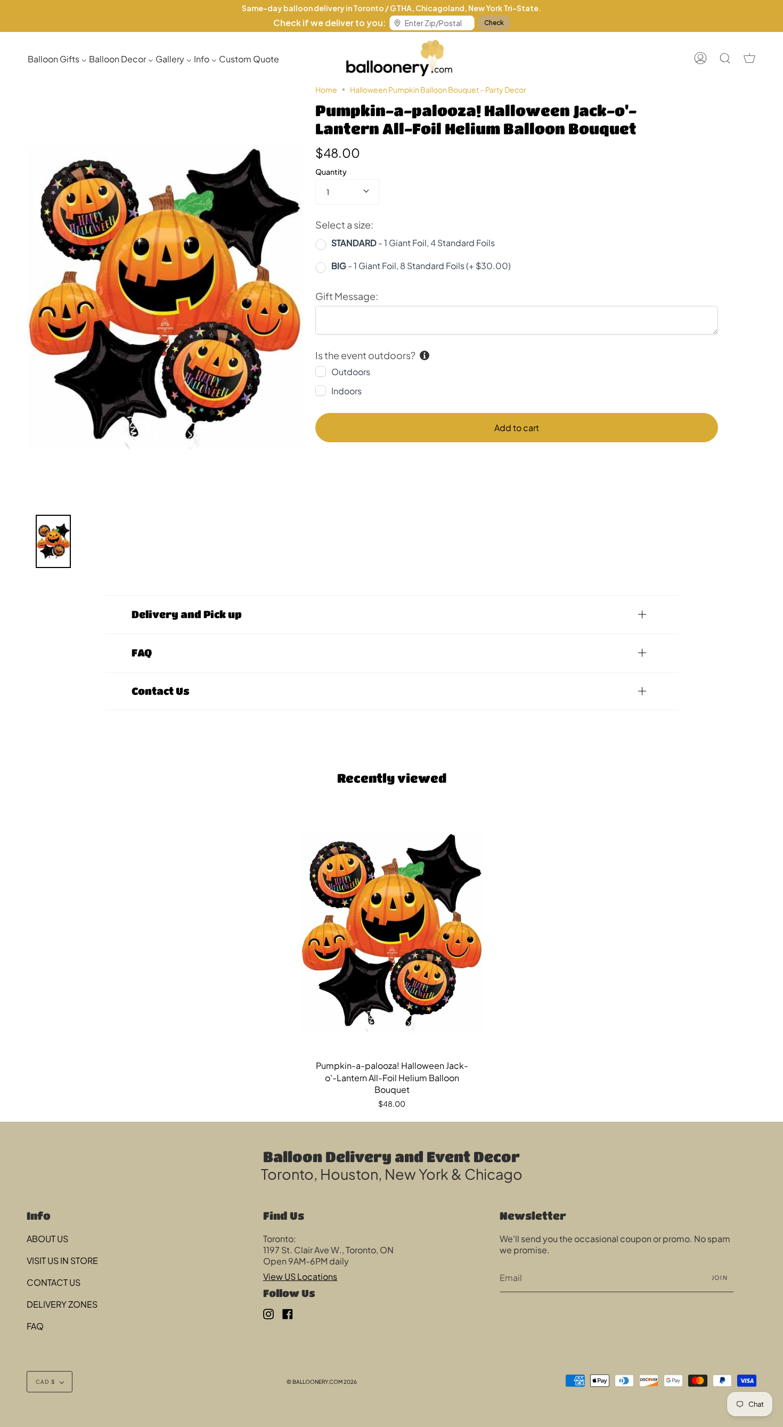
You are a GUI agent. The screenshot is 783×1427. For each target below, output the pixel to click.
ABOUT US (47, 1238)
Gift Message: (346, 296)
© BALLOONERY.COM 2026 (322, 1382)
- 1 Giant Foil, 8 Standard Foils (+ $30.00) (421, 265)
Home (326, 89)
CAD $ (45, 1382)
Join (720, 1277)
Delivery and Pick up (187, 614)
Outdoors (350, 371)
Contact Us (161, 690)
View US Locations (300, 1276)
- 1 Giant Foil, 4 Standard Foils (413, 242)
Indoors (346, 390)
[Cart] (749, 58)
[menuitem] (57, 58)
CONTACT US (53, 1282)
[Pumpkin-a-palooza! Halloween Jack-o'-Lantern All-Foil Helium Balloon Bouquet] (391, 932)
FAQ (142, 652)
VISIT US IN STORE (62, 1260)
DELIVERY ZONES (62, 1304)
